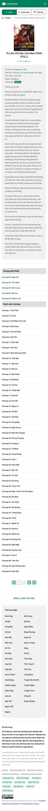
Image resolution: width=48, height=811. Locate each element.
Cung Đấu (9, 627)
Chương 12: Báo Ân (9, 369)
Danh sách (25, 12)
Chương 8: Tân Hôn (9, 348)
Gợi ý (10, 12)
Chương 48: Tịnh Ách (10, 561)
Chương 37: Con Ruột (10, 502)
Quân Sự (27, 637)
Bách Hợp (9, 616)
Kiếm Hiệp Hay (8, 791)
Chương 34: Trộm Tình (11, 486)
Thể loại (40, 12)
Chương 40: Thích (9, 518)
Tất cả (26, 653)
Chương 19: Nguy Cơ (10, 406)
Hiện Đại (8, 669)
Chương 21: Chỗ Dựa (10, 417)
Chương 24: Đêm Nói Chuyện (13, 433)
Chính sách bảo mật (17, 770)
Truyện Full (6, 786)
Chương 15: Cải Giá (10, 385)
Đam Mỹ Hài (36, 778)
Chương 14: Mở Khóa (10, 380)
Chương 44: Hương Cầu (11, 539)
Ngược (7, 712)
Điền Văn (8, 643)
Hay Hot (8, 664)
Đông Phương (29, 632)
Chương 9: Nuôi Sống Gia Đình (14, 353)
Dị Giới (7, 632)
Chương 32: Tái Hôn (10, 475)
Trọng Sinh (28, 675)
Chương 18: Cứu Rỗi (10, 401)
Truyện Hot (30, 786)
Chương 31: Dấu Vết (10, 470)
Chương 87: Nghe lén (10, 277)
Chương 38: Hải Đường (11, 507)
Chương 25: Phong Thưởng (13, 438)
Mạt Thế (8, 701)
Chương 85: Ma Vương (11, 288)
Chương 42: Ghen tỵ (10, 529)
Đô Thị (7, 648)
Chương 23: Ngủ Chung (11, 427)
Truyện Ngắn (29, 685)
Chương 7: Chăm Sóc (10, 342)
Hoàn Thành (10, 675)
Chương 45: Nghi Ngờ (10, 545)
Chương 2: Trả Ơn (9, 316)
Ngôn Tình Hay (33, 782)
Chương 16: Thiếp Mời (11, 390)
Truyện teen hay (8, 778)
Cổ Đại (7, 621)
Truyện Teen (29, 691)
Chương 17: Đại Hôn (10, 395)
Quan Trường (29, 643)
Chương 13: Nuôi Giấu (11, 374)
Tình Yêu (27, 669)
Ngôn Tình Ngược (23, 778)
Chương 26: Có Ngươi (10, 444)
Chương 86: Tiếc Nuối (10, 282)
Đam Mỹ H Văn (20, 782)
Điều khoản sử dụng (35, 770)
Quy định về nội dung (10, 774)
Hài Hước (9, 659)
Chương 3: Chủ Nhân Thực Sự (14, 321)
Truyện (7, 18)
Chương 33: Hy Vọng (10, 481)
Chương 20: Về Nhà (10, 412)
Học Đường (9, 680)
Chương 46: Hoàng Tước (12, 550)
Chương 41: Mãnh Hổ (10, 523)
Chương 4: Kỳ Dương (10, 326)
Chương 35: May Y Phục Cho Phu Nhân (17, 491)
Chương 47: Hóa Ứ (9, 555)
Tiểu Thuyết (29, 664)
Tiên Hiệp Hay (18, 786)
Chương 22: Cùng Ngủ (11, 422)
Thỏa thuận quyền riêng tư (31, 774)
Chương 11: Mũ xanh (10, 364)
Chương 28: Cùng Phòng (12, 454)
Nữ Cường (28, 616)
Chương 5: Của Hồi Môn (11, 332)
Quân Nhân (28, 627)
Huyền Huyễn (10, 685)
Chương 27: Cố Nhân (10, 449)
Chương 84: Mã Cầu (10, 293)
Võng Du (27, 696)
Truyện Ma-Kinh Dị (31, 680)
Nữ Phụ (27, 621)
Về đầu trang (7, 727)
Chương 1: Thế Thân (10, 310)
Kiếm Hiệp (9, 691)
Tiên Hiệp (28, 659)
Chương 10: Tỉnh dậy (10, 358)
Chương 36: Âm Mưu (10, 497)
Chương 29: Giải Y (9, 459)
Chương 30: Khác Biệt (10, 465)
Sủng (26, 648)
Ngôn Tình (9, 707)
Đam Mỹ (8, 637)
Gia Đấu (8, 653)
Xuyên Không (29, 701)
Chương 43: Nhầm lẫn (10, 534)
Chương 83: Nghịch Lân (11, 298)
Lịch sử (8, 696)
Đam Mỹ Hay (7, 782)
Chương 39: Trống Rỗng (11, 513)
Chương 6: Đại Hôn (9, 337)
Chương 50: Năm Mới (10, 571)
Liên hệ (5, 770)
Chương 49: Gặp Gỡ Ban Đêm (13, 566)
